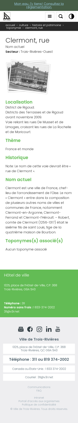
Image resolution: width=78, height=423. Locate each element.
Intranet (39, 397)
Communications (39, 387)
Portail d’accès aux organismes (39, 401)
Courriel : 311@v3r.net (39, 377)
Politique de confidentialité (39, 404)
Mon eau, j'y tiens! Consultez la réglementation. (39, 5)
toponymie (13, 28)
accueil (10, 25)
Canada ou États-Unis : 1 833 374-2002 (39, 369)
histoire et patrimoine (46, 25)
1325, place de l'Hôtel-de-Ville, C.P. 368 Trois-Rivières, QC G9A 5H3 (39, 348)
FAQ (39, 390)
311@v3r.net (11, 311)
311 (34, 359)
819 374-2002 (56, 359)
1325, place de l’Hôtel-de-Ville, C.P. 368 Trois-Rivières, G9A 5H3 (30, 287)
